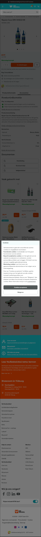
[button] (20, 287)
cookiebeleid (31, 281)
